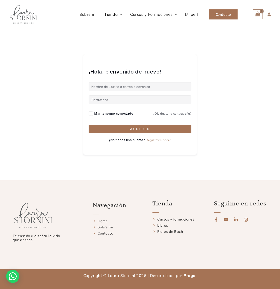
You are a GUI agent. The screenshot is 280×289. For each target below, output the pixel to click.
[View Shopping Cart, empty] (258, 14)
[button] (120, 14)
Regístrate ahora (158, 140)
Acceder (140, 129)
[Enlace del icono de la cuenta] (269, 14)
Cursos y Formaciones (151, 14)
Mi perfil (193, 14)
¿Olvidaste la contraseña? (172, 114)
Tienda (111, 14)
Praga (190, 275)
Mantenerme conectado (113, 113)
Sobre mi (87, 14)
